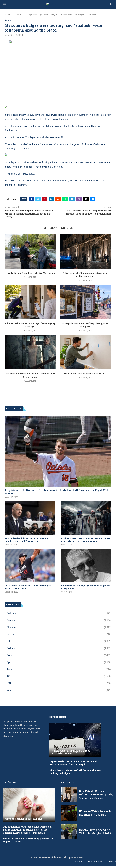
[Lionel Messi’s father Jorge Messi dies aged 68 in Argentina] (86, 565)
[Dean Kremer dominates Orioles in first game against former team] (30, 565)
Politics (59, 648)
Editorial (78, 861)
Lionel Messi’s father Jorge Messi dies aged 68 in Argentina (85, 587)
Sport (59, 662)
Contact (112, 861)
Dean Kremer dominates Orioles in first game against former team (29, 587)
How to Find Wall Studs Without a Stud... (85, 373)
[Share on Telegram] (72, 199)
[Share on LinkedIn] (51, 199)
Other (59, 641)
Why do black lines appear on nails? (23, 819)
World (59, 690)
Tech (59, 669)
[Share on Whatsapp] (65, 199)
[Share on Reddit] (58, 199)
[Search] (111, 4)
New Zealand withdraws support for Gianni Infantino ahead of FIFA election (27, 540)
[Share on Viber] (79, 199)
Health (59, 634)
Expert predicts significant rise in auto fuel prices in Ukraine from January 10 (73, 763)
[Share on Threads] (86, 199)
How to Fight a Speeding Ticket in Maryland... (30, 273)
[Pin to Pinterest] (44, 199)
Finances (59, 627)
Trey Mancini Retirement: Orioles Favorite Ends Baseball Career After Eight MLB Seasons (57, 492)
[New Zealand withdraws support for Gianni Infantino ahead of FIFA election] (30, 518)
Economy (59, 620)
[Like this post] (24, 199)
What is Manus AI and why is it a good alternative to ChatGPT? (71, 752)
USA (59, 683)
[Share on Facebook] (31, 199)
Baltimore (59, 613)
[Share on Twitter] (38, 199)
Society (19, 14)
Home (7, 14)
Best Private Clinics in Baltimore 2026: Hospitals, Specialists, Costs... (96, 794)
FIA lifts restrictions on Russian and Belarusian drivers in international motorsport (85, 540)
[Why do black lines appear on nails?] (29, 805)
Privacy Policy (95, 861)
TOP (59, 676)
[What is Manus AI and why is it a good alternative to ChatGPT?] (75, 740)
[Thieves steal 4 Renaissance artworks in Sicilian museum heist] (85, 251)
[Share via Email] (92, 199)
